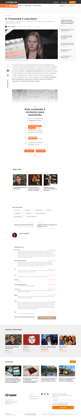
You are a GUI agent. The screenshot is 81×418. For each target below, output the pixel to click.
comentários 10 (37, 26)
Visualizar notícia (17, 175)
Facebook (8, 71)
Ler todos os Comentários (46, 317)
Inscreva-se (63, 407)
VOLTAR (35, 154)
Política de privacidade (65, 414)
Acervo (20, 5)
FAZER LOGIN (29, 150)
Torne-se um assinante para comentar (24, 317)
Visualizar (63, 18)
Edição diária (28, 5)
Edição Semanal (37, 5)
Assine (58, 414)
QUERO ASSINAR (40, 150)
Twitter (8, 75)
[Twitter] (45, 394)
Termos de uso (73, 414)
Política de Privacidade (63, 404)
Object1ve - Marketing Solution (31, 414)
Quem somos (44, 414)
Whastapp (8, 66)
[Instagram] (48, 394)
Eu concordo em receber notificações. (61, 402)
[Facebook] (42, 394)
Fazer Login (64, 2)
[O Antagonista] (11, 2)
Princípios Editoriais (52, 414)
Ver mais (72, 361)
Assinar (72, 2)
